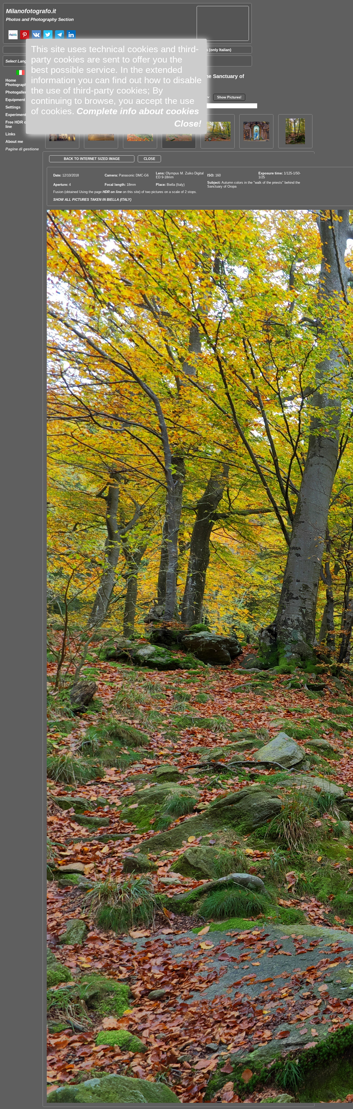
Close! (188, 123)
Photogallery (16, 92)
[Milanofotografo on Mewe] (13, 38)
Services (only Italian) (212, 50)
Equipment (15, 99)
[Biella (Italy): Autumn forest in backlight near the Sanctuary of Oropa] (295, 143)
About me (14, 141)
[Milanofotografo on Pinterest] (24, 38)
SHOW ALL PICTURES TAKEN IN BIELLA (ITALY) (92, 200)
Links (10, 134)
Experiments (16, 114)
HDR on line (112, 192)
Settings (12, 107)
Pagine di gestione (22, 149)
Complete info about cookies (137, 111)
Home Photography (17, 82)
